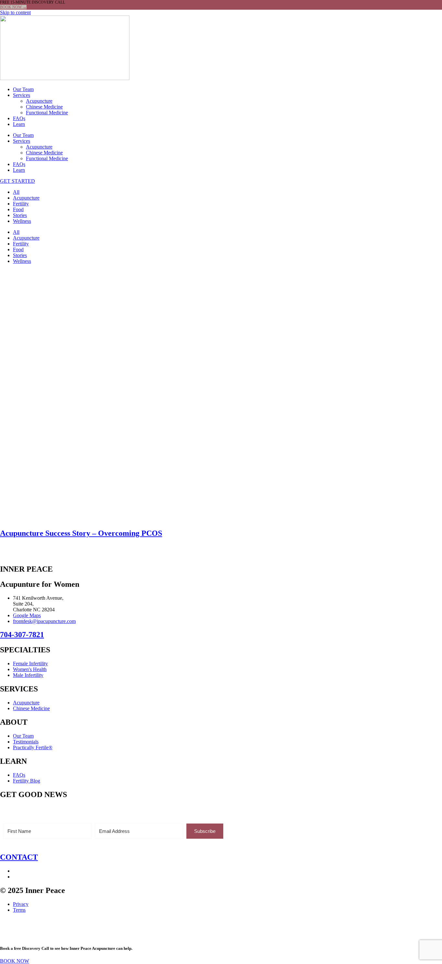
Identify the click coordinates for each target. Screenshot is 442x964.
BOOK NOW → (13, 7)
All (16, 192)
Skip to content (15, 12)
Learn (19, 124)
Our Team (23, 89)
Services (21, 95)
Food (18, 209)
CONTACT (19, 857)
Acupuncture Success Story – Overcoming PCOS (81, 533)
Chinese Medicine (44, 106)
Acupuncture (39, 101)
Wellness (22, 221)
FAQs (19, 118)
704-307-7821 (22, 634)
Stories (20, 215)
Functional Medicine (47, 112)
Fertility (21, 203)
